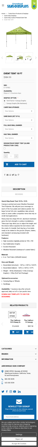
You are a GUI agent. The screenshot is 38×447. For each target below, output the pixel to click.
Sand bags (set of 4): (12, 116)
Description (19, 189)
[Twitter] (13, 175)
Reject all (19, 439)
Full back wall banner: (13, 125)
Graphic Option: (10, 98)
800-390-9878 (9, 379)
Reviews (19, 194)
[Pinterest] (18, 175)
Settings (19, 434)
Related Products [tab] (19, 305)
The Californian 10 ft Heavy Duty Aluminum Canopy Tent (16, 323)
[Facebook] (5, 175)
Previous (2, 58)
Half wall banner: (11, 134)
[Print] (10, 175)
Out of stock (17, 332)
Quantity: (7, 152)
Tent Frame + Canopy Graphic (16, 101)
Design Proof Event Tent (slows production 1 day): (17, 144)
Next (35, 58)
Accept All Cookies (19, 443)
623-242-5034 (9, 383)
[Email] (7, 175)
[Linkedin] (16, 175)
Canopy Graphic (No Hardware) (16, 103)
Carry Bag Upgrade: (12, 107)
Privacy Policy (6, 430)
